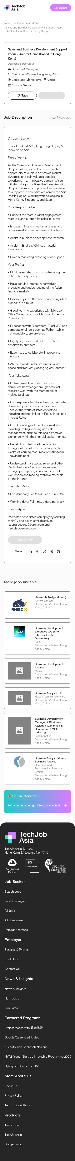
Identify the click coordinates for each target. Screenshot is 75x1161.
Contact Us (12, 968)
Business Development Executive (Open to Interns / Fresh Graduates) (49, 633)
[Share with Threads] (59, 551)
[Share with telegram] (51, 551)
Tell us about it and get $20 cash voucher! (34, 805)
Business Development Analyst (49, 666)
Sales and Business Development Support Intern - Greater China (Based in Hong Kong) (35, 29)
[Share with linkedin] (30, 551)
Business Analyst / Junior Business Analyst (50, 760)
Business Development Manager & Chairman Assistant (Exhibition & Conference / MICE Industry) (49, 725)
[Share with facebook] (37, 551)
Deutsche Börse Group (25, 22)
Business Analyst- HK (48, 693)
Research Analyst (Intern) (50, 597)
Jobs (7, 22)
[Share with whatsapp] (44, 551)
